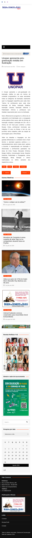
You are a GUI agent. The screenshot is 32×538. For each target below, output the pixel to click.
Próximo (25, 172)
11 (8, 452)
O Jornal (4, 518)
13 (16, 452)
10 (5, 452)
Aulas (16, 166)
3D (10, 166)
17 (5, 455)
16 (26, 452)
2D (4, 166)
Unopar (23, 166)
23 (26, 455)
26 (12, 458)
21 (19, 455)
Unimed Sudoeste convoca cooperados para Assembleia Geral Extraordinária (15, 315)
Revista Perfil (5, 522)
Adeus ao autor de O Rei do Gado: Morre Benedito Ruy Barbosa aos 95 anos (15, 281)
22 (23, 455)
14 (19, 452)
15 (23, 452)
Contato (4, 526)
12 (12, 452)
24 (5, 458)
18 (8, 455)
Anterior (7, 172)
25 (8, 458)
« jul (4, 470)
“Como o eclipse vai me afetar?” (14, 202)
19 (12, 455)
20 (16, 455)
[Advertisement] (16, 28)
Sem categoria (21, 66)
